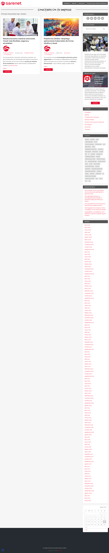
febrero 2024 (88, 286)
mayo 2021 (88, 356)
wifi (89, 181)
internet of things (101, 159)
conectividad (98, 144)
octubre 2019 (88, 400)
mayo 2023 (88, 305)
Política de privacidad (53, 548)
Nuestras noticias (29, 53)
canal (97, 139)
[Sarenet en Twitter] (91, 19)
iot (85, 161)
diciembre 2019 (89, 395)
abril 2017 (87, 473)
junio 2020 (87, 381)
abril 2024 (87, 283)
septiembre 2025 (89, 249)
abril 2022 (87, 332)
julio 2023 (87, 300)
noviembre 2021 (89, 344)
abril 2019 (87, 415)
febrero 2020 (88, 391)
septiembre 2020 (89, 376)
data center (88, 146)
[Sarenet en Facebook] (88, 19)
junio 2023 (87, 303)
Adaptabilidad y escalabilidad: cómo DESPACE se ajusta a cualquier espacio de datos (95, 213)
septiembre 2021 (89, 349)
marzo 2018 (88, 447)
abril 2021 (87, 359)
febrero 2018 (88, 449)
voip (97, 178)
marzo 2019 (88, 417)
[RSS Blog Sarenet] (102, 19)
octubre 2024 (88, 271)
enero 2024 (88, 288)
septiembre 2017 (89, 461)
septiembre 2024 (89, 273)
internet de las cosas (90, 159)
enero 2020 (88, 393)
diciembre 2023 (89, 291)
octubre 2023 (88, 295)
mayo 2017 (88, 471)
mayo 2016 (88, 500)
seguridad (87, 168)
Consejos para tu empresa (92, 117)
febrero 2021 (88, 364)
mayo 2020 (88, 383)
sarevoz (97, 166)
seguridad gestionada (97, 168)
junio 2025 (87, 254)
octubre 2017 (88, 459)
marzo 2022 (88, 334)
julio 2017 (87, 466)
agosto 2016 (88, 493)
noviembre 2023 (89, 293)
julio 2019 (87, 408)
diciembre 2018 (89, 425)
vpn (86, 181)
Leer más (7, 71)
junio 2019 (87, 410)
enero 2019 (88, 422)
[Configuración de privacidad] (3, 550)
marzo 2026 (88, 235)
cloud (95, 141)
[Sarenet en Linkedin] (95, 19)
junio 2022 (87, 327)
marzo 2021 (88, 361)
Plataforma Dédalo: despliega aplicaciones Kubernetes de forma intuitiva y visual (59, 41)
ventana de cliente (89, 178)
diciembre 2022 (89, 315)
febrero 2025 (88, 264)
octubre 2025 (88, 247)
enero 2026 (88, 239)
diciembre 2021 (89, 342)
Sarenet (59, 550)
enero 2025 (88, 266)
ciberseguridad (89, 141)
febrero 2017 (88, 478)
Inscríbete (95, 103)
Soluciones (82, 3)
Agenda (74, 3)
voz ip (100, 178)
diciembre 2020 (89, 369)
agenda (87, 139)
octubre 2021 (88, 347)
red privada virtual (89, 166)
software (99, 171)
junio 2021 (87, 354)
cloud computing (89, 144)
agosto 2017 (88, 464)
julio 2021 (87, 352)
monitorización (101, 161)
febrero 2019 (88, 420)
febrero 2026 (88, 237)
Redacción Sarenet (8, 53)
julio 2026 (87, 225)
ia (88, 154)
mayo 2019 (88, 412)
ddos (93, 146)
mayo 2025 (88, 256)
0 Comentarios (7, 54)
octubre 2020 (88, 373)
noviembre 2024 (89, 269)
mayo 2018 (88, 442)
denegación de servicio (91, 149)
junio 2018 (87, 439)
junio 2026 (87, 227)
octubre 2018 (88, 430)
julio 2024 (87, 276)
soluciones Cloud (12, 65)
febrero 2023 (88, 313)
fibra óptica (95, 151)
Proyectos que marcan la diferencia (97, 3)
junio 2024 (87, 278)
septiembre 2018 (89, 432)
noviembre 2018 (89, 427)
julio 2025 (87, 252)
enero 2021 (88, 366)
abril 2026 (87, 232)
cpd (104, 144)
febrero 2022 (88, 337)
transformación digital (90, 176)
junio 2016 (87, 498)
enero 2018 (88, 451)
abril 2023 (87, 308)
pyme (90, 163)
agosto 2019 (88, 405)
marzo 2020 (88, 388)
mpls (86, 163)
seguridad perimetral (90, 171)
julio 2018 (87, 437)
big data (92, 139)
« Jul (86, 530)
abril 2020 (87, 386)
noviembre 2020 (89, 371)
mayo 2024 (88, 281)
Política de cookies (62, 548)
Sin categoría (88, 124)
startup (87, 173)
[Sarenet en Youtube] (99, 19)
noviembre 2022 (89, 317)
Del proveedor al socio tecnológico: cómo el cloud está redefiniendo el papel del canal (94, 192)
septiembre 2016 (89, 490)
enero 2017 (88, 481)
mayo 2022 (88, 330)
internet (98, 156)
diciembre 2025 (89, 242)
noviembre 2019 (89, 398)
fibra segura (88, 151)
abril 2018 (87, 444)
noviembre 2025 (89, 244)
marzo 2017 (88, 476)
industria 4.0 (99, 154)
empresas (100, 149)
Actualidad (67, 3)
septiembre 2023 (89, 298)
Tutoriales (87, 129)
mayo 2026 (88, 230)
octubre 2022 (88, 320)
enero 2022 (88, 339)
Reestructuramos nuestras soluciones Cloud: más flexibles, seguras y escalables (19, 41)
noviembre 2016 (89, 486)
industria (93, 154)
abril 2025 (87, 259)
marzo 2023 (88, 310)
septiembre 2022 (89, 322)
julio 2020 (87, 378)
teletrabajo (98, 173)
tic (103, 173)
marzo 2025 (88, 261)
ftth (86, 154)
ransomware (97, 163)
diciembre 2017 (89, 454)
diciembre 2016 (89, 483)
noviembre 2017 (89, 456)
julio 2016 (87, 495)
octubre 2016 (88, 488)
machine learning (92, 161)
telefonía (92, 173)
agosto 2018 (88, 434)
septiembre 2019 (89, 403)
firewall (101, 151)
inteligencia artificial (90, 156)
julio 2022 (87, 325)
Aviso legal (45, 548)
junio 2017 (87, 469)
